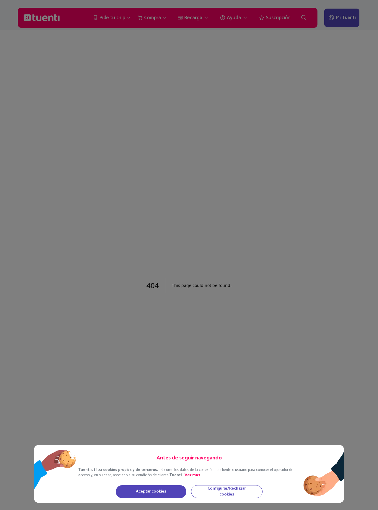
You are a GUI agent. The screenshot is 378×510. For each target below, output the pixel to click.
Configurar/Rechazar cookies (227, 491)
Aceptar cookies (151, 491)
